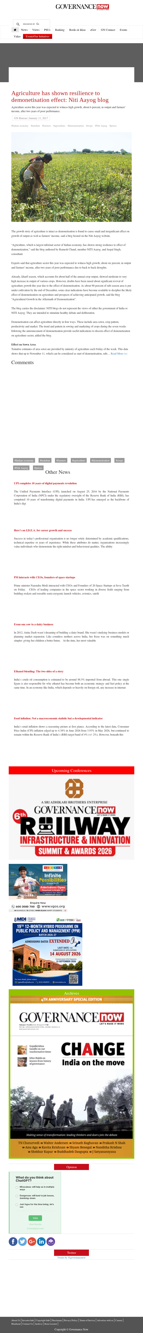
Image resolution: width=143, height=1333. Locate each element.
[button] (18, 818)
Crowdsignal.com (35, 1228)
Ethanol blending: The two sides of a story (38, 671)
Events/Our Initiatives (37, 36)
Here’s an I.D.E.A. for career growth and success (43, 530)
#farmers (46, 125)
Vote (35, 1218)
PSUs (47, 30)
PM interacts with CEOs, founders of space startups (44, 577)
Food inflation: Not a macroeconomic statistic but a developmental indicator (58, 718)
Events (123, 30)
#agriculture (59, 125)
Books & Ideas (77, 30)
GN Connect (108, 30)
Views (35, 30)
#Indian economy (19, 125)
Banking (60, 30)
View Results (35, 1224)
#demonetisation (76, 125)
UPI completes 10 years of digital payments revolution (45, 483)
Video (17, 36)
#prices (113, 125)
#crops (89, 125)
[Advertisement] (74, 78)
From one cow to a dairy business (33, 624)
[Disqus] (71, 410)
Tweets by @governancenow (71, 1257)
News (24, 30)
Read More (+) (119, 353)
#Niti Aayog (101, 125)
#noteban (35, 125)
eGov (93, 30)
